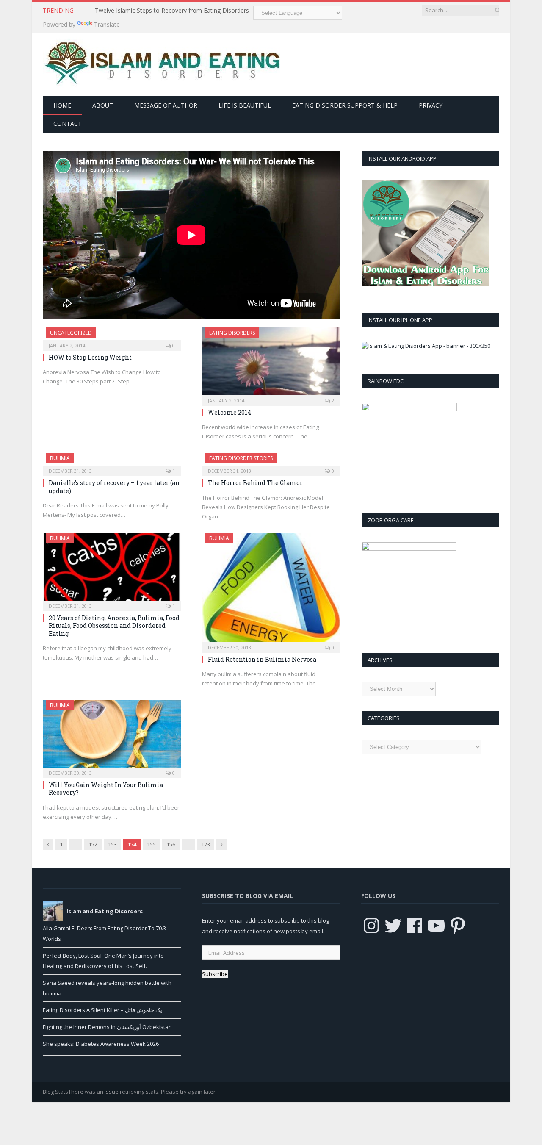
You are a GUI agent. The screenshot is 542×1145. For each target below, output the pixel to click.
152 (92, 844)
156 (170, 844)
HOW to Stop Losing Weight (90, 357)
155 (151, 844)
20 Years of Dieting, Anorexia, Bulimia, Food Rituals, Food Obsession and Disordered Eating (114, 625)
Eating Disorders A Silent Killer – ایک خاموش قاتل (103, 1010)
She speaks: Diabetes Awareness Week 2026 (101, 1044)
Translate (107, 24)
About (102, 105)
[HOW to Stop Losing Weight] (112, 336)
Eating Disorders (232, 332)
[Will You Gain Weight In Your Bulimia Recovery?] (112, 736)
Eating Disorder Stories (241, 458)
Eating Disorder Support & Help (345, 105)
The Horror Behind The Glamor (255, 483)
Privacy (430, 105)
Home (62, 105)
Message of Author (165, 105)
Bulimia (60, 458)
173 (205, 844)
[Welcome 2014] (271, 363)
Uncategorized (71, 332)
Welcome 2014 (229, 412)
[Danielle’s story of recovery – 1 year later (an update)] (112, 462)
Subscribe (215, 974)
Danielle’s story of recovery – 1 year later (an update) (114, 486)
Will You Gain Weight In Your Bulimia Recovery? (106, 788)
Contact (67, 123)
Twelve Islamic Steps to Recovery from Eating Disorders (172, 10)
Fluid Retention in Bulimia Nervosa (262, 659)
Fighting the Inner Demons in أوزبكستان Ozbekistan (107, 1027)
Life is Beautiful (244, 105)
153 (112, 844)
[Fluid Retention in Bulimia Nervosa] (271, 590)
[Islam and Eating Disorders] (161, 63)
